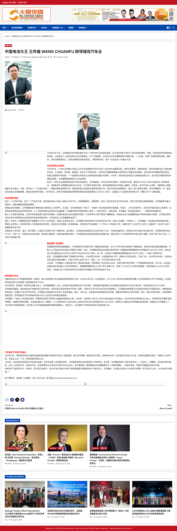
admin (7, 57)
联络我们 (82, 28)
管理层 (70, 28)
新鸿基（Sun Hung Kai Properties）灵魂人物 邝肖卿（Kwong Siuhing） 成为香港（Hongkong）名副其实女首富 (24, 457)
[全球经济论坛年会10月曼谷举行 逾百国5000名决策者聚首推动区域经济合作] (67, 494)
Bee (6, 520)
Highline (10, 448)
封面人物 (8, 46)
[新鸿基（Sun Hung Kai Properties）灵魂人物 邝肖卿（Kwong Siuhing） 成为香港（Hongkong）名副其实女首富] (25, 438)
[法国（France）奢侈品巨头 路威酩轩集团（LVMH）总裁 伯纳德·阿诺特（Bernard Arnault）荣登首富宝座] (67, 438)
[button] (174, 27)
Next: (166, 407)
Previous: (24, 407)
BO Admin (8, 464)
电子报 (43, 28)
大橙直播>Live (57, 28)
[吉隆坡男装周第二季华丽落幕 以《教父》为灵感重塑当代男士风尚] (110, 494)
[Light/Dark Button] (168, 27)
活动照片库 (31, 28)
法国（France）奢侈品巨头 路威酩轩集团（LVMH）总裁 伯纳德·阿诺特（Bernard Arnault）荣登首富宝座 (65, 457)
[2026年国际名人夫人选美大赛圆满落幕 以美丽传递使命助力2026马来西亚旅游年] (152, 494)
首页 (4, 28)
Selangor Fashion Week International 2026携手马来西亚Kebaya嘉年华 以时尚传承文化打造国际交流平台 (24, 514)
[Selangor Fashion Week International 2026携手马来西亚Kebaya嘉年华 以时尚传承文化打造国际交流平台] (25, 494)
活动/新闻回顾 (16, 28)
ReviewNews (115, 528)
